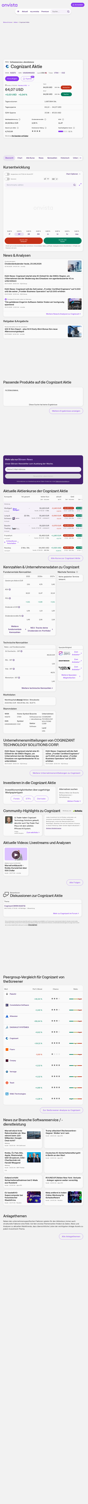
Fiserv (12, 1049)
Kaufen (66, 94)
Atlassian (14, 1016)
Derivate (41, 798)
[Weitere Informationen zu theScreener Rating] (36, 131)
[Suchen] (68, 11)
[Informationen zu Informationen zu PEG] (10, 598)
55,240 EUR (81, 508)
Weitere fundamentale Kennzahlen (14, 629)
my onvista (34, 11)
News (41, 158)
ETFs (28, 798)
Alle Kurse (30, 158)
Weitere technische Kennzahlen (36, 688)
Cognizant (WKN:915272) (14, 906)
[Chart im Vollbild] (80, 184)
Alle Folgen (74, 882)
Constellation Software (19, 1005)
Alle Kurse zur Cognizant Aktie (65, 558)
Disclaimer (32, 925)
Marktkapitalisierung (11, 119)
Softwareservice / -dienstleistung (22, 62)
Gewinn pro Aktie (10, 128)
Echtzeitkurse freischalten (11, 542)
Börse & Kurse (7, 22)
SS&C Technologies (18, 1094)
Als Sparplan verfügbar (20, 136)
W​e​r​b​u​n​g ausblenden (51, 40)
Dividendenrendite (37, 119)
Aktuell (25, 11)
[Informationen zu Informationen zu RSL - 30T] (14, 660)
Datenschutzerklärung (62, 481)
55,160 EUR (68, 508)
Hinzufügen (12, 78)
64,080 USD (81, 548)
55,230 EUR (81, 525)
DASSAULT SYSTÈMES (19, 1027)
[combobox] (41, 184)
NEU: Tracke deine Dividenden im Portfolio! (39, 629)
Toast (12, 1083)
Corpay (13, 1060)
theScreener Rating (38, 128)
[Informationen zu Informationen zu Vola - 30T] (14, 669)
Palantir (13, 994)
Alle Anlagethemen (71, 1236)
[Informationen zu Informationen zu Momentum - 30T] (19, 678)
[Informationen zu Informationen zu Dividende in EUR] (19, 607)
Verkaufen (66, 87)
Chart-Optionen (72, 174)
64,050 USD (68, 548)
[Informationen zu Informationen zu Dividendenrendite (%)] (22, 616)
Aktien (16, 22)
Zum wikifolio (32, 832)
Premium (45, 11)
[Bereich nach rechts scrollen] (80, 157)
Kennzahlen (52, 158)
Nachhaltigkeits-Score (65, 128)
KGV (59, 119)
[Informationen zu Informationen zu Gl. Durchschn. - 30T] (21, 651)
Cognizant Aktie (24, 22)
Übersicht (9, 158)
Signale (29, 78)
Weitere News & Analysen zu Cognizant (62, 314)
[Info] (19, 119)
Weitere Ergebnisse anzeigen (66, 411)
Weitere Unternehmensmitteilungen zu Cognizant (56, 773)
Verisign (13, 1071)
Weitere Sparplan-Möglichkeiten (69, 676)
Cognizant (14, 1038)
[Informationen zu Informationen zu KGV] (10, 589)
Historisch (65, 158)
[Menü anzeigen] (18, 11)
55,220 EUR (81, 535)
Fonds (17, 798)
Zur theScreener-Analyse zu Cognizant (61, 1110)
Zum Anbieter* (76, 653)
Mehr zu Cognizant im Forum (65, 913)
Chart (19, 158)
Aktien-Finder (73, 801)
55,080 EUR (68, 535)
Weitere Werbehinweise (53, 828)
